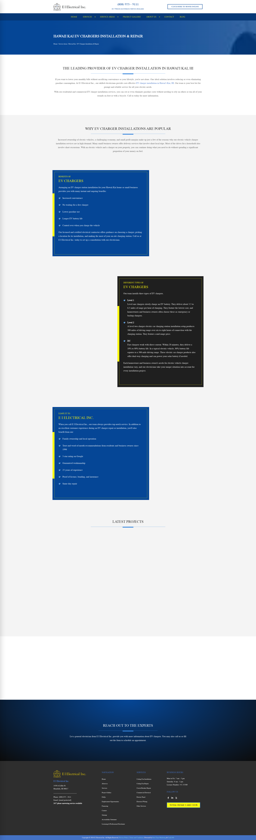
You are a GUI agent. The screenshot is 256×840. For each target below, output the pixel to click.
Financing (105, 806)
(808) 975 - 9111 (128, 4)
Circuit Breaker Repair (144, 788)
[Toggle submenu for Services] (95, 17)
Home (55, 44)
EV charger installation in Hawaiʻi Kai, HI (155, 83)
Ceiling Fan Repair (143, 784)
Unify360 (171, 838)
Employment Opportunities (110, 801)
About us (105, 784)
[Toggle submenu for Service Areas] (118, 17)
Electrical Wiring (142, 801)
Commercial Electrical (144, 793)
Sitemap (104, 815)
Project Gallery (106, 793)
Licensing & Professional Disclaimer (113, 824)
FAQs (104, 797)
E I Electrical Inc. (80, 424)
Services (104, 788)
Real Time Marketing (159, 838)
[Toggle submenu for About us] (159, 17)
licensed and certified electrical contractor (81, 232)
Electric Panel (141, 797)
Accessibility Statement (109, 819)
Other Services (141, 806)
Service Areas (63, 44)
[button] (106, 748)
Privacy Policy (123, 838)
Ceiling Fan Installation (144, 779)
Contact (104, 810)
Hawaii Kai (72, 44)
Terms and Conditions (136, 838)
